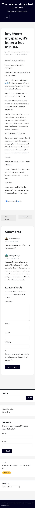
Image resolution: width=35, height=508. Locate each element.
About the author (8, 409)
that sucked (7, 218)
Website (8, 342)
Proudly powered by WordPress (9, 503)
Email (7, 333)
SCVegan (12, 256)
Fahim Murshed (5, 505)
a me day (24, 216)
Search (5, 393)
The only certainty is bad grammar (17, 6)
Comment (9, 302)
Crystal (13, 54)
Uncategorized (23, 54)
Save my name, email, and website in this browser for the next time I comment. (17, 357)
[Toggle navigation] (7, 17)
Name (7, 324)
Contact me (6, 412)
